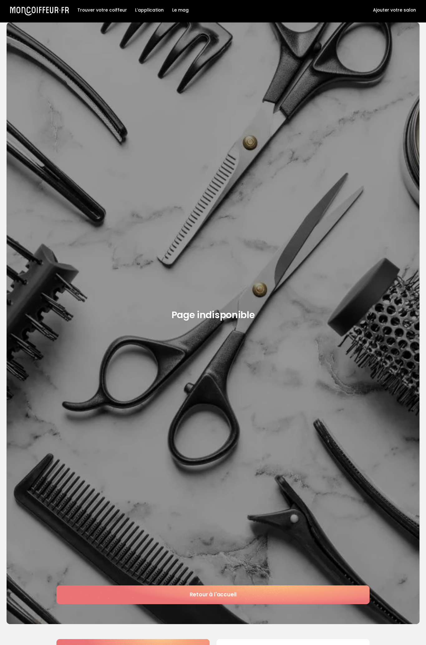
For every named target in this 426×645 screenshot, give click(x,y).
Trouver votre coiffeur (102, 10)
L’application (149, 10)
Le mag (180, 10)
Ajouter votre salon (394, 10)
